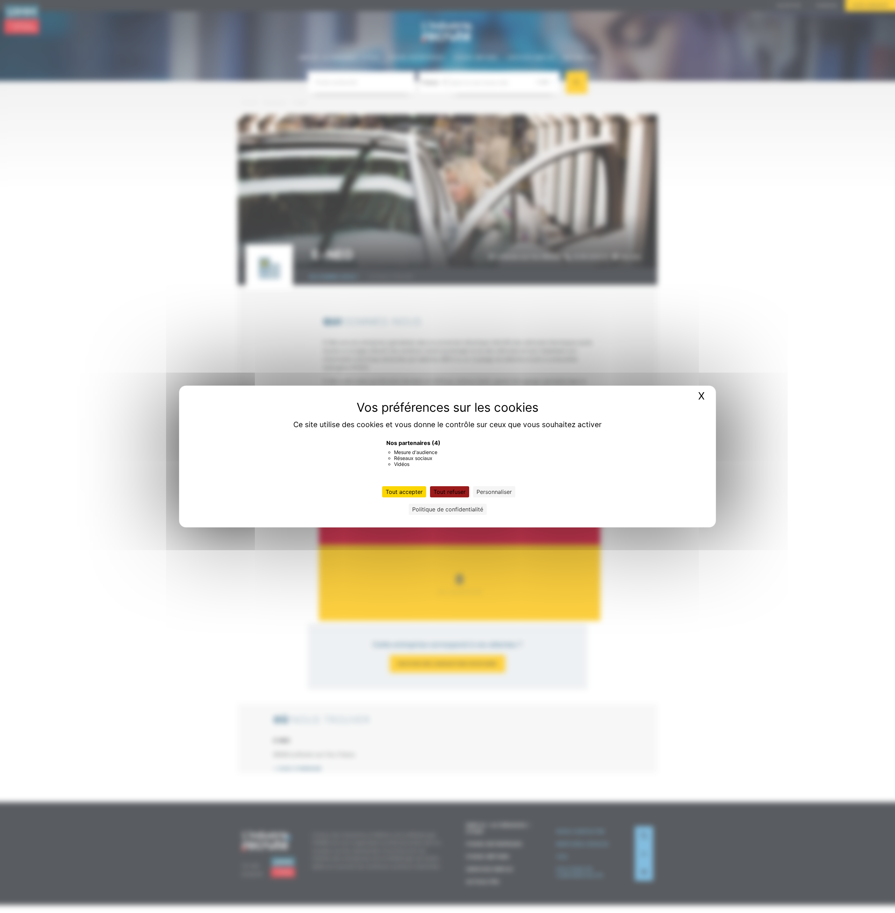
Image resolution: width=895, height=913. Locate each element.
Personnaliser (494, 491)
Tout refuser (450, 491)
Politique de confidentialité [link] (447, 509)
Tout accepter (404, 491)
